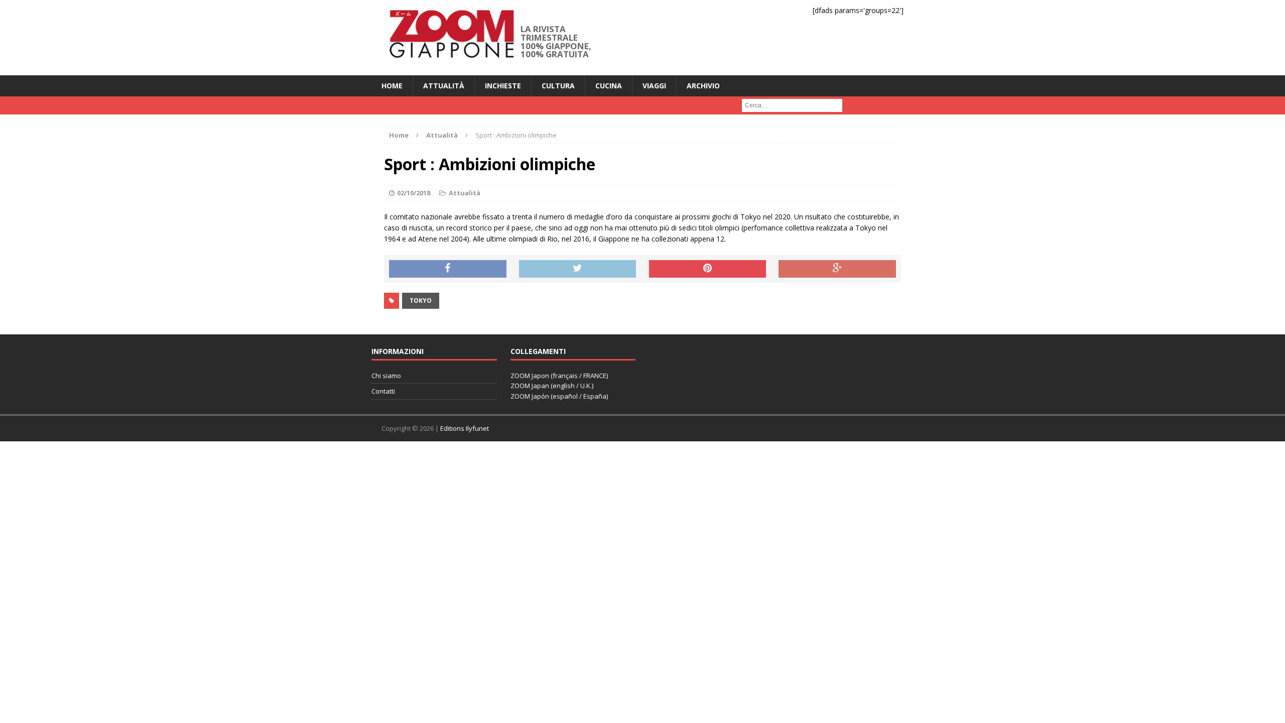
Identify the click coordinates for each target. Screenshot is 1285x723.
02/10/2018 (413, 192)
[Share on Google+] (837, 269)
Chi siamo (386, 375)
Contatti (383, 391)
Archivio (703, 85)
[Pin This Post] (707, 269)
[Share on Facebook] (447, 269)
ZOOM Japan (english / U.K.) (551, 385)
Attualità (443, 85)
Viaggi (654, 85)
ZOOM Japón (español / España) (559, 396)
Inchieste (503, 85)
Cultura (558, 85)
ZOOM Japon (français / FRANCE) (559, 375)
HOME (392, 85)
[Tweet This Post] (577, 269)
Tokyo (421, 300)
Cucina (608, 85)
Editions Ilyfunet (464, 428)
